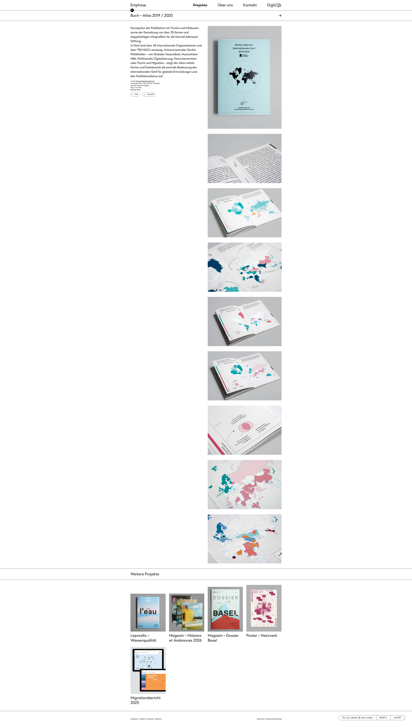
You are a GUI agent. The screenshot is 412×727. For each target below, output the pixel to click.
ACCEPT (398, 717)
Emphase (138, 5)
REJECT (383, 717)
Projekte (200, 5)
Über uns (225, 5)
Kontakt (250, 5)
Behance (158, 719)
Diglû (274, 5)
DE (132, 10)
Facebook (150, 719)
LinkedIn (142, 719)
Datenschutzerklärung (274, 719)
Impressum (260, 719)
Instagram (134, 719)
